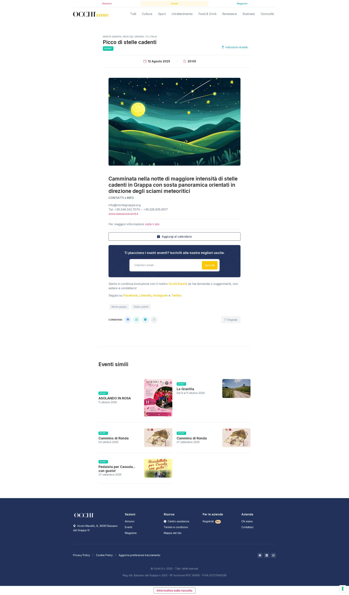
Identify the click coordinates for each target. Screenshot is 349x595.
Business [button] (249, 14)
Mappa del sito (173, 532)
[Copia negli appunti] (154, 319)
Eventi (128, 527)
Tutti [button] (133, 14)
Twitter (176, 295)
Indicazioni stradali (236, 47)
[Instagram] (273, 555)
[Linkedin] (266, 555)
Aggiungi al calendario (176, 236)
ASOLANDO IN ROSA (115, 398)
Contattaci (247, 527)
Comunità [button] (267, 14)
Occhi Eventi (177, 284)
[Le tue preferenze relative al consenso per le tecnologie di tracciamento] (342, 588)
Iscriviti (209, 265)
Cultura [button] (147, 14)
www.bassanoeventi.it (123, 214)
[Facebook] (127, 319)
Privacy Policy (81, 555)
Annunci (129, 521)
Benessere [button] (229, 14)
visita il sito (152, 224)
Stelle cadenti (141, 306)
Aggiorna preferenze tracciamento (139, 555)
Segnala (232, 319)
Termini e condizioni (176, 527)
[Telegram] (145, 319)
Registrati (211, 521)
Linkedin (145, 295)
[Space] (84, 515)
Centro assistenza (178, 521)
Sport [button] (162, 14)
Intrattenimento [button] (182, 14)
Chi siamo (247, 521)
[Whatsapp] (136, 319)
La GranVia (185, 389)
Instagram (160, 295)
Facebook (130, 295)
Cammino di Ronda (114, 438)
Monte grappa (119, 306)
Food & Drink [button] (207, 14)
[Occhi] (90, 14)
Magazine (131, 532)
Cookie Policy (104, 555)
